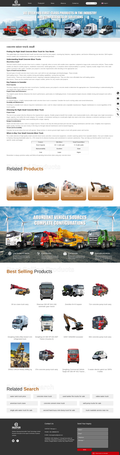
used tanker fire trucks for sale (74, 396)
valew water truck (102, 396)
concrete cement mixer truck (54, 403)
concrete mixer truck (44, 396)
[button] (110, 187)
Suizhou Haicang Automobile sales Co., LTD (21, 138)
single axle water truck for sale (21, 410)
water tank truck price (18, 396)
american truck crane (18, 403)
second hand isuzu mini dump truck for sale (59, 410)
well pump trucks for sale (92, 403)
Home (13, 39)
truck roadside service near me (97, 410)
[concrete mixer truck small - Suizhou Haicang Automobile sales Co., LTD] (16, 3)
